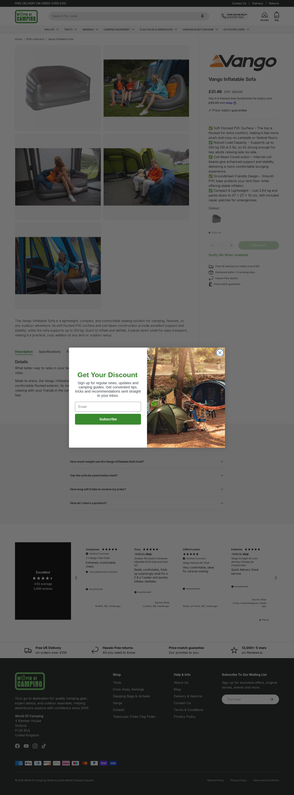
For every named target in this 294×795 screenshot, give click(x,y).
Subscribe (108, 419)
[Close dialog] (219, 352)
